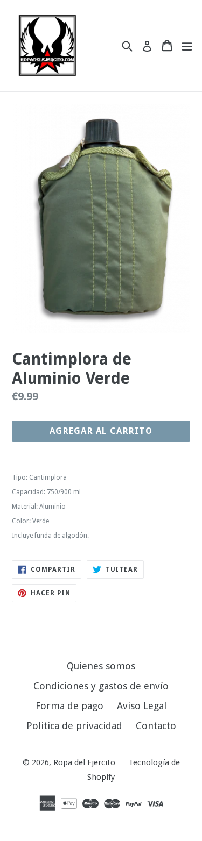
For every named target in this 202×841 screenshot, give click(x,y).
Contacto (156, 725)
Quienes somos (101, 666)
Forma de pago (69, 705)
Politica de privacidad (74, 725)
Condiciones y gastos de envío (101, 686)
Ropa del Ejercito (84, 762)
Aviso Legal (141, 705)
